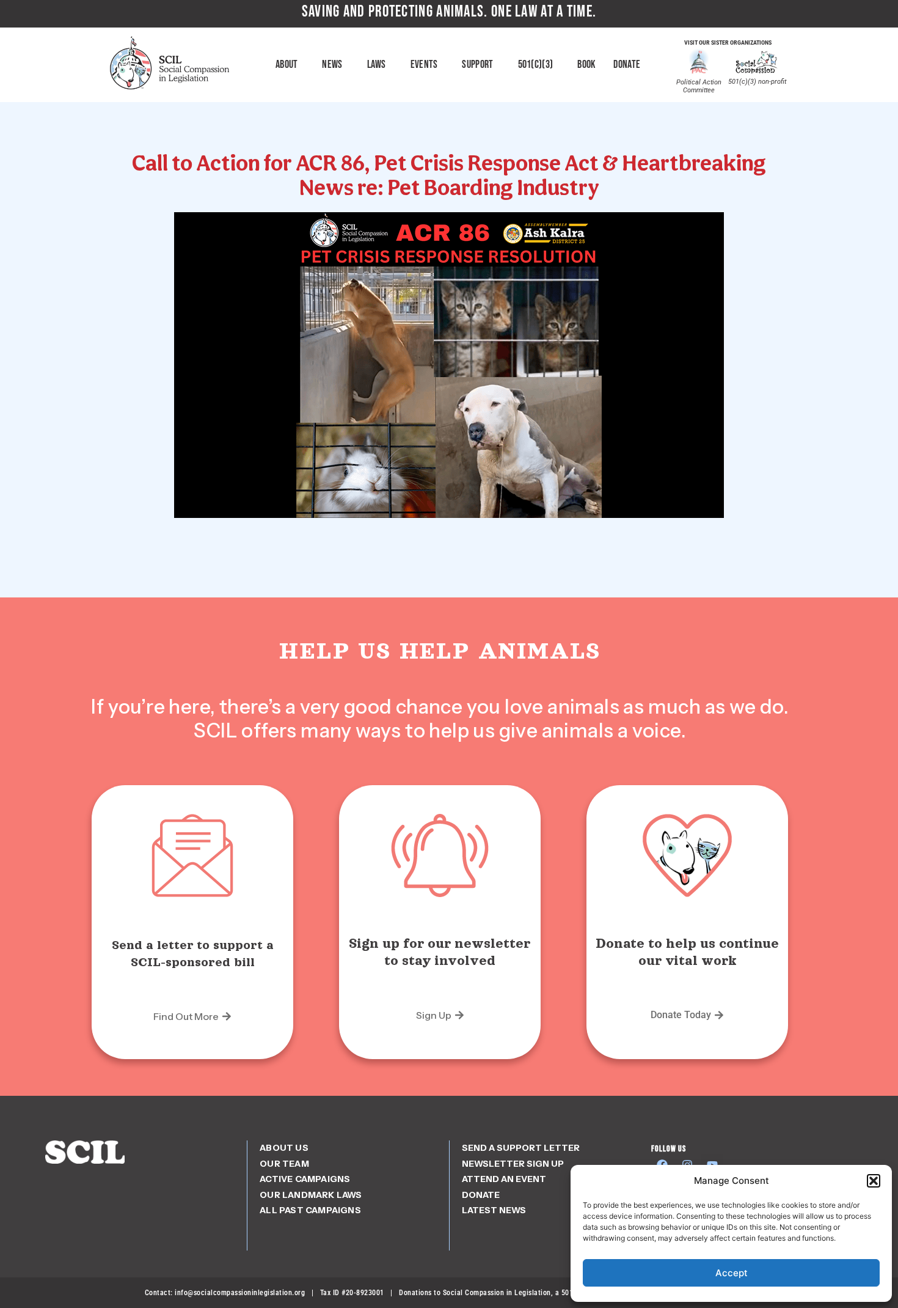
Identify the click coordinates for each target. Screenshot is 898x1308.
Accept (731, 1273)
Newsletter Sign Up (513, 1163)
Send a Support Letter (521, 1147)
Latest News (494, 1210)
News (332, 64)
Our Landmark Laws (311, 1194)
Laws (376, 64)
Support (477, 64)
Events (424, 64)
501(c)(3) (535, 64)
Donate (626, 64)
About (287, 64)
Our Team (284, 1163)
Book (586, 64)
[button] (873, 1181)
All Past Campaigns (310, 1210)
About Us (284, 1147)
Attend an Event (504, 1178)
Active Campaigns (305, 1178)
